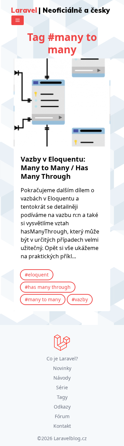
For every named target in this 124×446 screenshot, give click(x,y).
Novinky (62, 368)
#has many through (48, 287)
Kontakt (62, 426)
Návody (62, 377)
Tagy (62, 397)
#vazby (80, 299)
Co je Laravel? (62, 358)
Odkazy (62, 406)
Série (62, 387)
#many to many (43, 299)
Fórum (62, 416)
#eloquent (37, 274)
